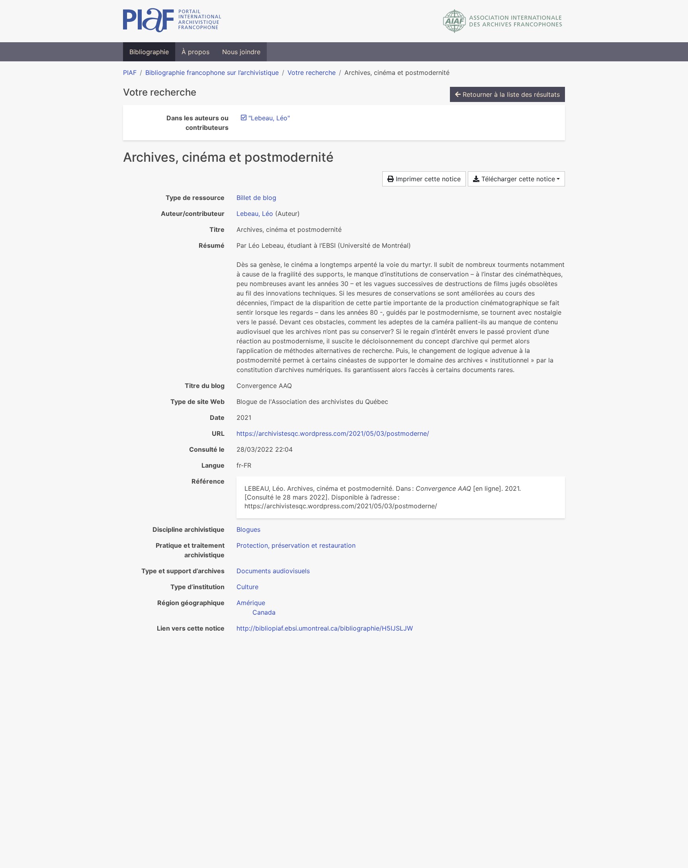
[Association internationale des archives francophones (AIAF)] (502, 21)
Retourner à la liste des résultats (510, 94)
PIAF (130, 72)
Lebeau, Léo (254, 213)
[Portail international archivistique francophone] (172, 21)
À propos (195, 52)
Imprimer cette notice (427, 179)
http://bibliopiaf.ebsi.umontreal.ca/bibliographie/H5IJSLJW (324, 628)
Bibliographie (149, 52)
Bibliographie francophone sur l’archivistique (212, 72)
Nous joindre (241, 52)
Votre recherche (311, 72)
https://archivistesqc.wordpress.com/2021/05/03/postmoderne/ (332, 433)
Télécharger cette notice (517, 179)
